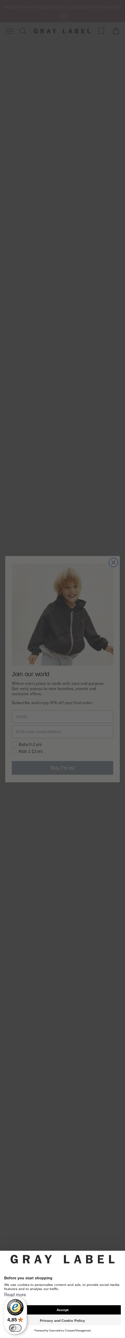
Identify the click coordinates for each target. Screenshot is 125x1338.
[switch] (15, 1328)
